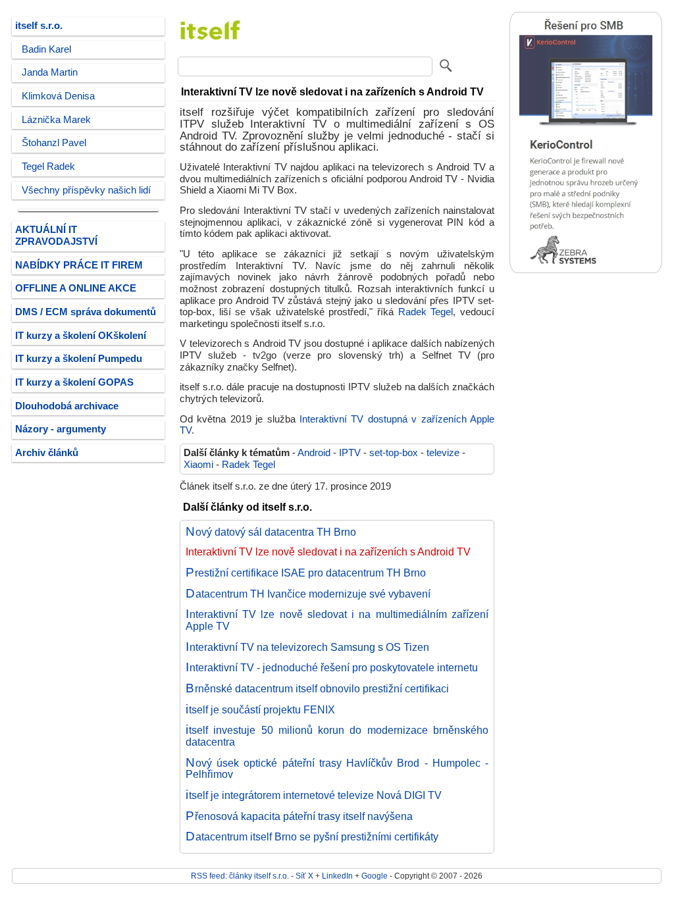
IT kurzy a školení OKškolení (80, 335)
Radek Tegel (426, 312)
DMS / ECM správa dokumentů (85, 312)
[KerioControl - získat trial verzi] (585, 270)
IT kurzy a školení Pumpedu (78, 358)
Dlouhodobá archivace (66, 406)
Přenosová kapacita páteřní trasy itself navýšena (299, 816)
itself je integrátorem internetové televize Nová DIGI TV (314, 795)
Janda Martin (50, 72)
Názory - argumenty (60, 429)
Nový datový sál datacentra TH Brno (271, 532)
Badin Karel (46, 49)
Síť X (304, 875)
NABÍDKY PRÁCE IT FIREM (79, 265)
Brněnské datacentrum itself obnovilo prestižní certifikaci (317, 688)
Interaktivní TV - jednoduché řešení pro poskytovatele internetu (332, 667)
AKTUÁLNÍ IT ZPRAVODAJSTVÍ (56, 235)
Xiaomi (198, 464)
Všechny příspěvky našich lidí (86, 190)
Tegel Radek (48, 166)
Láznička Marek (56, 120)
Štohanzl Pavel (54, 143)
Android (314, 453)
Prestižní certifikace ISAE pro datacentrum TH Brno (306, 572)
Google (374, 875)
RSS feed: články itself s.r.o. (240, 875)
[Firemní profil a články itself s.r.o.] (211, 46)
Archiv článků (46, 453)
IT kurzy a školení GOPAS (74, 382)
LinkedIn (337, 875)
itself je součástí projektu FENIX (260, 709)
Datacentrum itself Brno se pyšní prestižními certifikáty (312, 836)
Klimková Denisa (58, 96)
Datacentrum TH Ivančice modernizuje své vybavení (308, 594)
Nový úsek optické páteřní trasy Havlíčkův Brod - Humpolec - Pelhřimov (337, 769)
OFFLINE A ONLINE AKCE (75, 288)
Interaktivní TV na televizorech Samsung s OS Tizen (307, 647)
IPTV (350, 453)
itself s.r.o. (39, 25)
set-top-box (393, 453)
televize (443, 453)
